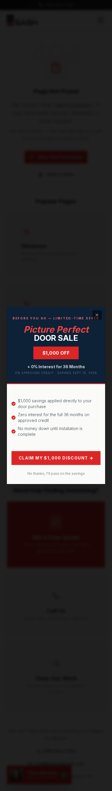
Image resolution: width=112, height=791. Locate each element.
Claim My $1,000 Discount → (56, 457)
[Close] (97, 315)
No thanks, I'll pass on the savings (56, 473)
